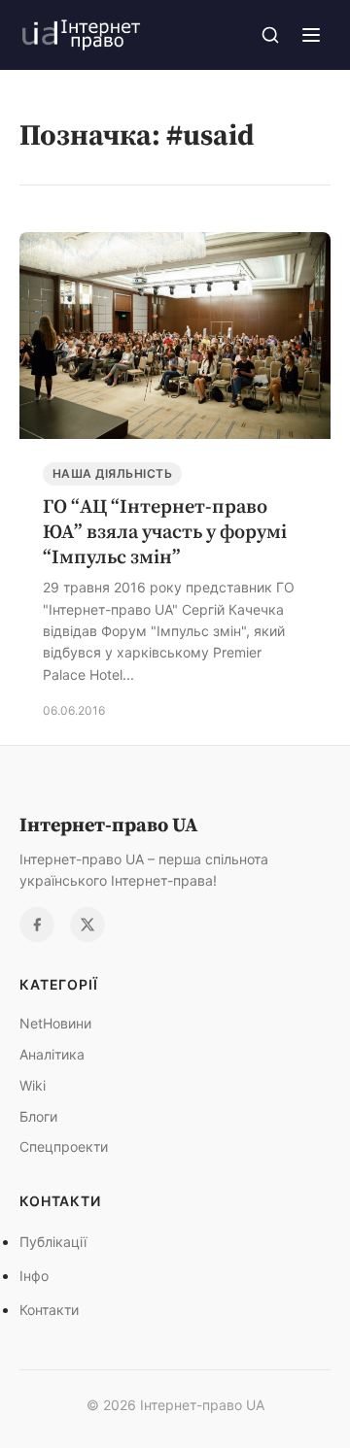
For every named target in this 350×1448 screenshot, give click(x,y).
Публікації (53, 1241)
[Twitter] (87, 924)
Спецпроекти (63, 1146)
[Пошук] (270, 34)
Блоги (38, 1116)
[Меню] (311, 35)
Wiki (32, 1085)
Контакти (49, 1309)
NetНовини (55, 1023)
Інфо (34, 1275)
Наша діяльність (112, 473)
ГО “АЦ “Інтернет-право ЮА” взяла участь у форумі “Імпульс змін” (165, 531)
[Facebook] (36, 924)
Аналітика (52, 1054)
